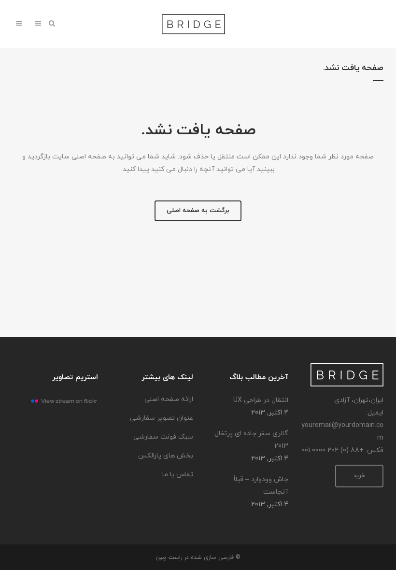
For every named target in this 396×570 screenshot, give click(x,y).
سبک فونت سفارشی (163, 437)
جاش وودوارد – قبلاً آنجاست (260, 486)
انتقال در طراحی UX (260, 400)
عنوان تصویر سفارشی (161, 418)
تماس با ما (177, 474)
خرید (359, 476)
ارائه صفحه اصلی (168, 399)
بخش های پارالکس (165, 455)
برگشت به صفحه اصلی (198, 210)
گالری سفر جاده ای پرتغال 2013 (251, 440)
